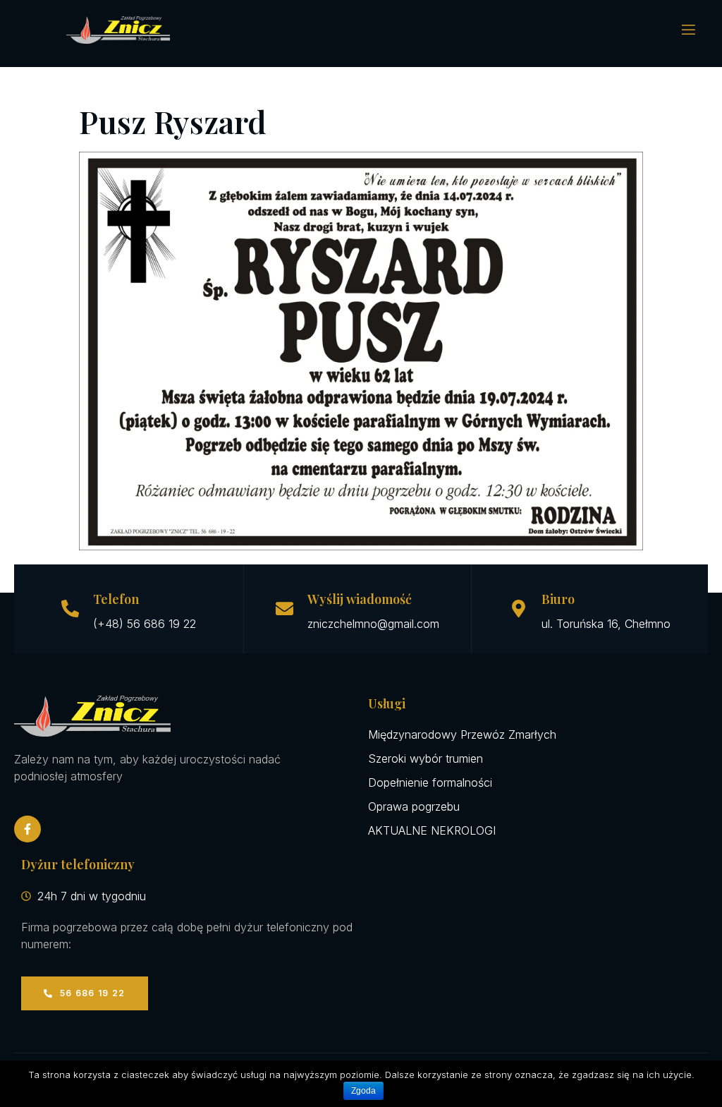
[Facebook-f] (27, 829)
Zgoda (363, 1091)
